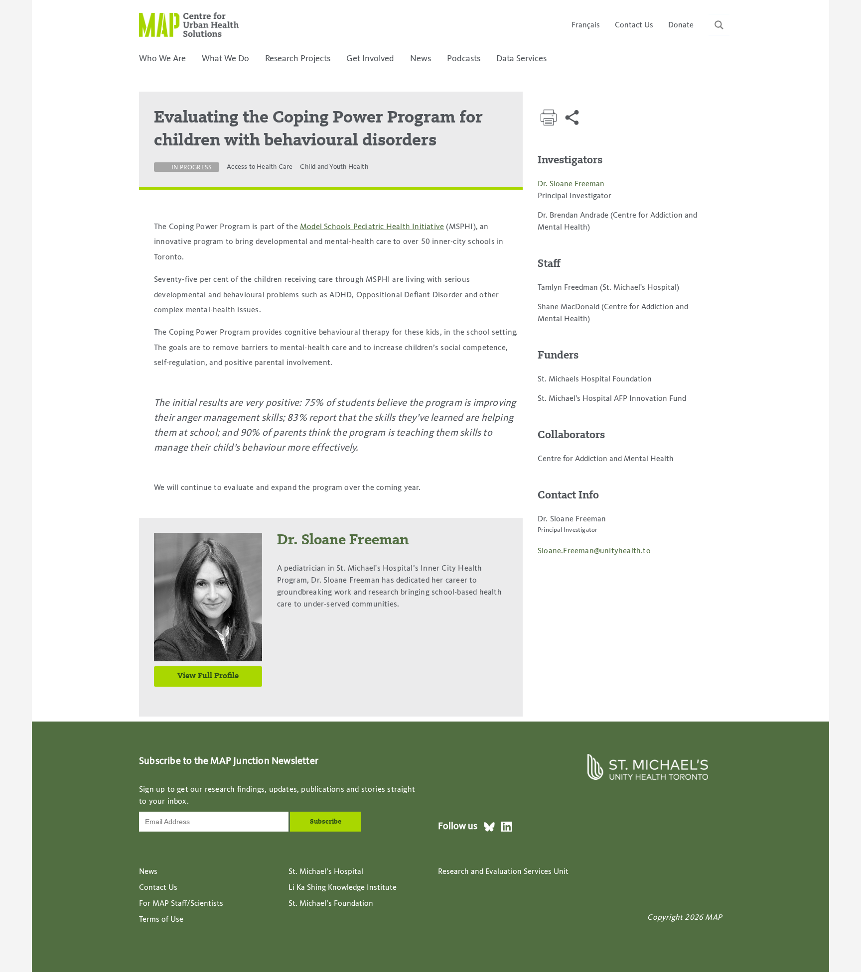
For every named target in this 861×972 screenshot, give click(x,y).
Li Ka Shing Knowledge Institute (342, 888)
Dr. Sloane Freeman (571, 184)
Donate (681, 25)
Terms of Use (161, 920)
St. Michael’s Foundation (330, 904)
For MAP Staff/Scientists (181, 904)
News (420, 59)
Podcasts (463, 59)
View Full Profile (208, 676)
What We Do (225, 59)
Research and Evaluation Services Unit (503, 872)
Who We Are (162, 59)
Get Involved (370, 59)
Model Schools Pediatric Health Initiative (372, 227)
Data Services (521, 59)
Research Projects (297, 59)
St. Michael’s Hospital (325, 872)
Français (586, 25)
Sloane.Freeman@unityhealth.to (594, 551)
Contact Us (634, 25)
